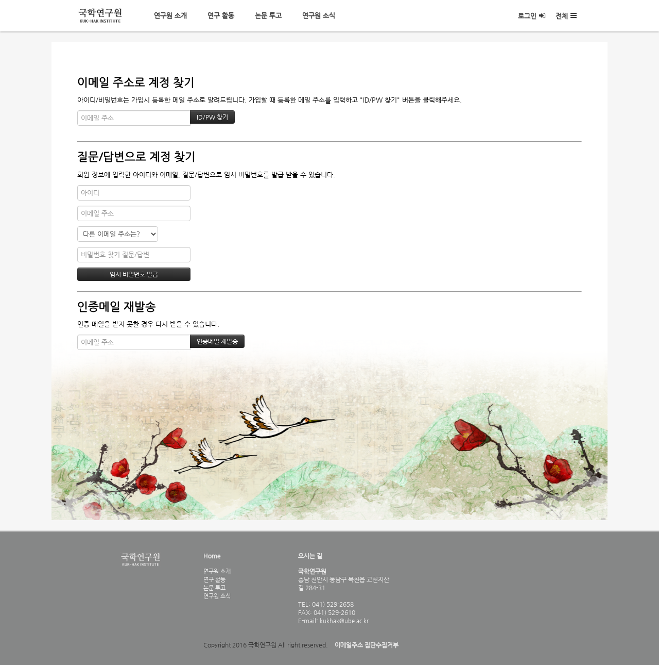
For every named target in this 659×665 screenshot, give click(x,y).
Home (212, 555)
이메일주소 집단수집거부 (366, 645)
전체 (562, 16)
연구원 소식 (318, 15)
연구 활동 (220, 15)
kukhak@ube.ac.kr (343, 621)
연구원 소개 (170, 15)
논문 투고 (268, 15)
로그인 (527, 16)
